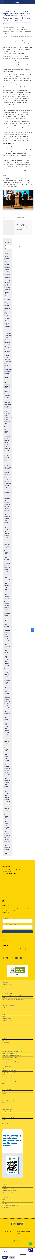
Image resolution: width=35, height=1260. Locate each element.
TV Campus (5, 1197)
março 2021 (7, 674)
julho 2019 (6, 732)
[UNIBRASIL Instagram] (17, 958)
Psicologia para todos (7, 1076)
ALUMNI (6, 337)
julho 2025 (6, 535)
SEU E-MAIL (5, 918)
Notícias (4, 1091)
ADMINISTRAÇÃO (8, 335)
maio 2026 (6, 506)
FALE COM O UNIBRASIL (8, 1117)
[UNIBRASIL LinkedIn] (13, 958)
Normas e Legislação (7, 993)
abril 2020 (6, 705)
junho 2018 (7, 768)
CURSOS (4, 1032)
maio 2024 (6, 569)
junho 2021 (7, 668)
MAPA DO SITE (5, 1207)
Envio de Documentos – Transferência (11, 1055)
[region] (17, 971)
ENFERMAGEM (7, 371)
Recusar (12, 1257)
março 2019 (7, 741)
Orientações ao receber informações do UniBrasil (14, 1062)
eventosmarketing (6, 1066)
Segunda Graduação (7, 1109)
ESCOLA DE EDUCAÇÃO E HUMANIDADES (7, 402)
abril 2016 (6, 839)
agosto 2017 (7, 797)
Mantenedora (5, 986)
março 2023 (7, 607)
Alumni (4, 1083)
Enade (4, 1199)
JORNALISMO (7, 426)
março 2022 (7, 641)
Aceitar (4, 1257)
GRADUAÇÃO (24, 216)
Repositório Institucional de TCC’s (10, 1072)
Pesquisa (4, 1010)
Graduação (5, 1036)
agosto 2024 (7, 563)
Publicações (5, 1008)
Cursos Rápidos (6, 1042)
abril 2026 (6, 508)
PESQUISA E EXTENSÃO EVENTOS (7, 455)
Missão (4, 991)
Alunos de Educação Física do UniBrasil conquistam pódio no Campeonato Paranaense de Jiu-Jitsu (7, 263)
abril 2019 (6, 739)
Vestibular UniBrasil (7, 1102)
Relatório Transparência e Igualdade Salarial (13, 999)
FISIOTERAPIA (7, 421)
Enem (3, 1074)
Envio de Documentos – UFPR (9, 1057)
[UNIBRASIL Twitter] (8, 958)
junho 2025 (7, 537)
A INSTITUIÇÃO (6, 982)
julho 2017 (6, 799)
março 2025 (7, 544)
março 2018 (7, 774)
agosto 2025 (7, 533)
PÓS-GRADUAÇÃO (6, 1038)
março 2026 (7, 510)
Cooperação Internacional (8, 1188)
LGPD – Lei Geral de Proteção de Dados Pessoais (14, 995)
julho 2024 (6, 565)
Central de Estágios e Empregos (10, 1190)
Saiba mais (23, 1254)
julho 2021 (6, 665)
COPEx (5, 463)
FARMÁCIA (6, 419)
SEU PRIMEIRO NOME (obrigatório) (10, 924)
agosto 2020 (7, 697)
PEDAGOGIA (7, 446)
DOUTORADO (17, 216)
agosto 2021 (7, 663)
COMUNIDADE (7, 361)
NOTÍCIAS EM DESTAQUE (21, 217)
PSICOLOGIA (7, 465)
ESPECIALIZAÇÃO (8, 417)
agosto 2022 (7, 630)
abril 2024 (6, 571)
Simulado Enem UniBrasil (8, 1047)
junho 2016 (7, 835)
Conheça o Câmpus (7, 984)
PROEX (4, 1012)
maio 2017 (6, 804)
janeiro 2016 (7, 847)
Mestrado (4, 1040)
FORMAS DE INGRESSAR (8, 1100)
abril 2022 (6, 638)
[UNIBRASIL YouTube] (22, 958)
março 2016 (7, 841)
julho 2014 (6, 849)
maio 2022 (6, 636)
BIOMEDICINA (7, 351)
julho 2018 (6, 766)
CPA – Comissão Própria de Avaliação (11, 1205)
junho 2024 (7, 567)
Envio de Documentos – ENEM (9, 1053)
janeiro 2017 (7, 814)
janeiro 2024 (7, 579)
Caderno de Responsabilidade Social (11, 1070)
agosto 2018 (7, 764)
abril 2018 (6, 772)
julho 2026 (6, 502)
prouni (4, 1044)
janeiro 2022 (7, 646)
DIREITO (11, 216)
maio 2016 (6, 837)
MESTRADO (6, 217)
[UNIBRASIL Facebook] (4, 958)
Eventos (4, 1093)
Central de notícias (6, 1018)
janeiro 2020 (7, 713)
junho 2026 (7, 504)
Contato (4, 1119)
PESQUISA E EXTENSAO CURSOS (7, 450)
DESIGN (6, 363)
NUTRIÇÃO (6, 444)
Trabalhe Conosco (6, 1124)
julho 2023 (6, 599)
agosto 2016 (7, 831)
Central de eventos (7, 1020)
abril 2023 (6, 605)
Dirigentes (4, 997)
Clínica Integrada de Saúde (8, 1193)
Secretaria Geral (6, 1186)
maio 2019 (6, 737)
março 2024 (7, 574)
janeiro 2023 (7, 613)
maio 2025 (6, 540)
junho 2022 (7, 634)
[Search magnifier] (19, 247)
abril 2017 (6, 806)
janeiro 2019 (7, 747)
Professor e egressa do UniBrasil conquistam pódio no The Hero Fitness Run (7, 304)
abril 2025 (6, 542)
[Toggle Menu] (2, 2)
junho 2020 (7, 701)
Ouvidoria (4, 1121)
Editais (4, 1016)
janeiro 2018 (7, 780)
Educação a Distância (7, 1034)
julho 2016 (6, 833)
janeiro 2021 (7, 680)
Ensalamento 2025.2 (7, 1079)
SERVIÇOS (4, 1184)
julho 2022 (6, 632)
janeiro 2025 (7, 550)
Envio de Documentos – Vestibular (10, 1059)
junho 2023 (7, 601)
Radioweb (4, 1195)
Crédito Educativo (6, 1111)
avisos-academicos (7, 1064)
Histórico (4, 989)
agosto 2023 (7, 596)
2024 (3, 1023)
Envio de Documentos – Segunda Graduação (13, 1051)
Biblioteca (4, 1201)
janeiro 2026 (7, 516)
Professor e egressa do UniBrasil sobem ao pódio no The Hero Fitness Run (7, 292)
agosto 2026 (7, 500)
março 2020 (7, 707)
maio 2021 (6, 670)
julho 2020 (6, 699)
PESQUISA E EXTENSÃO (8, 1006)
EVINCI (4, 1014)
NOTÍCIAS (11, 217)
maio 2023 (6, 603)
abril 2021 (6, 672)
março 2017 (7, 808)
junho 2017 (7, 801)
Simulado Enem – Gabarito (8, 1049)
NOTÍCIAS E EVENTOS (7, 1089)
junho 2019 (7, 735)
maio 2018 (6, 770)
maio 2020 (6, 703)
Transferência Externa (7, 1107)
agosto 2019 (7, 730)
